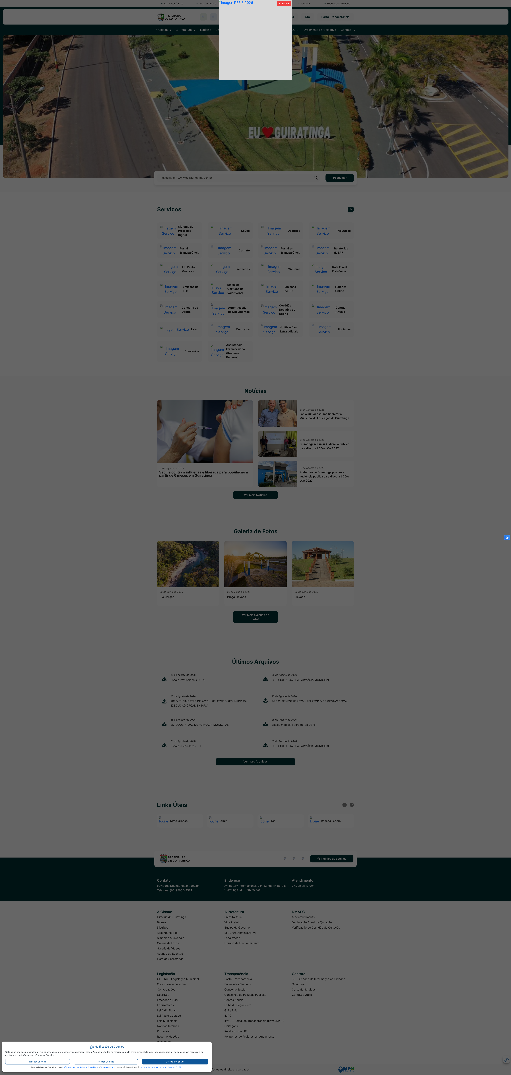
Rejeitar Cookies (37, 1061)
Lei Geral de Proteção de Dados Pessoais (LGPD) (161, 1067)
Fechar (284, 4)
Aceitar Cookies (106, 1061)
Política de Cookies (70, 1067)
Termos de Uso (106, 1067)
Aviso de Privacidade (89, 1067)
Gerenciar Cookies (175, 1061)
